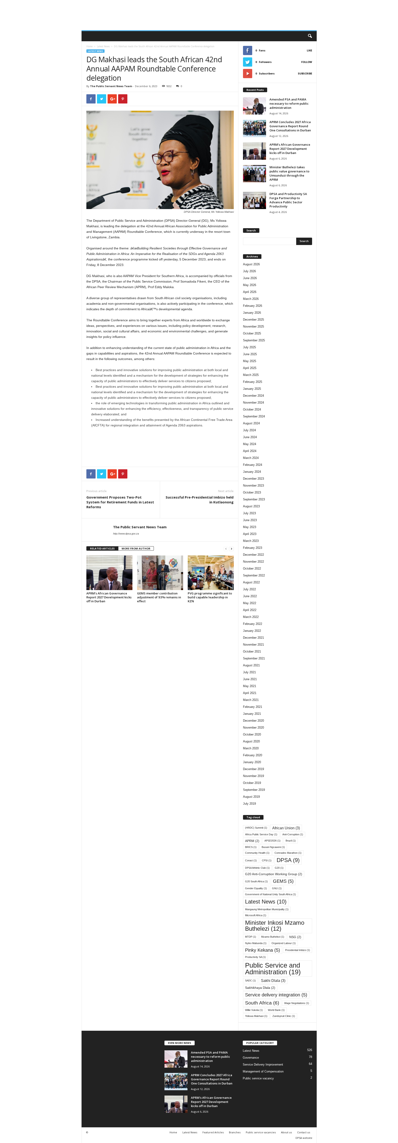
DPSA (288, 860)
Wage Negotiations (296, 1003)
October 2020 (252, 734)
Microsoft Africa (255, 915)
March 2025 (251, 375)
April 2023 (249, 534)
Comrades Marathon (288, 852)
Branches (234, 1132)
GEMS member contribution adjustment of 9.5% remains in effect (159, 597)
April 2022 (249, 610)
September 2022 (254, 575)
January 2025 (252, 388)
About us (286, 1132)
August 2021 (251, 665)
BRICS (251, 847)
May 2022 (249, 603)
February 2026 (252, 305)
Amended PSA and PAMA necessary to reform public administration (289, 103)
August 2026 (251, 264)
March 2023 (251, 541)
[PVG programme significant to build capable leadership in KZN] (211, 572)
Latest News (103, 46)
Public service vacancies (261, 1132)
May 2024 (249, 444)
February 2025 (252, 382)
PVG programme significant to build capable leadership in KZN (210, 597)
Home (89, 46)
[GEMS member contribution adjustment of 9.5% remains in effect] (160, 572)
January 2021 (252, 713)
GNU (277, 888)
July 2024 (249, 430)
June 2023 (250, 520)
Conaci (251, 860)
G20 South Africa (256, 881)
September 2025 (254, 340)
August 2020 (251, 741)
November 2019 (253, 776)
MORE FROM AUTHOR (136, 548)
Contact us (303, 1132)
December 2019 (253, 769)
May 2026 (249, 285)
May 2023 (249, 527)
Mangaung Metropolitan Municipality (267, 909)
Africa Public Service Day (261, 834)
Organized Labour (284, 943)
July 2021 (249, 672)
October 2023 (252, 492)
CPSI (267, 860)
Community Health (257, 852)
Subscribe (305, 73)
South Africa (262, 1002)
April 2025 (249, 368)
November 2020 (253, 727)
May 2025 (249, 361)
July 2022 (249, 589)
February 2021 (252, 707)
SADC (250, 980)
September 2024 (254, 416)
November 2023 (253, 485)
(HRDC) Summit (256, 827)
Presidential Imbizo (297, 950)
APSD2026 (272, 840)
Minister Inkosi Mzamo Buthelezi (274, 925)
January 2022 (252, 630)
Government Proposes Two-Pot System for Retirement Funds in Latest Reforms (120, 502)
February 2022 (252, 624)
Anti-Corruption (292, 834)
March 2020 (251, 748)
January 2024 (252, 471)
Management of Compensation (263, 1071)
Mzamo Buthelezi (272, 936)
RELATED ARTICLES (102, 548)
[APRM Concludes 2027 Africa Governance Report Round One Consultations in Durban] (254, 128)
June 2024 (250, 437)
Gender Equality (256, 888)
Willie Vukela (254, 1010)
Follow (306, 62)
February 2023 (252, 547)
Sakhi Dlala (273, 980)
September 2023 (254, 499)
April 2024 (249, 451)
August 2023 (251, 506)
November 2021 (253, 644)
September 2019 (254, 790)
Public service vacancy (258, 1078)
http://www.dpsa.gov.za (126, 533)
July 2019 (249, 803)
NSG (295, 937)
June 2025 (250, 354)
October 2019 (252, 783)
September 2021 (254, 658)
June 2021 (250, 679)
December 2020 (253, 720)
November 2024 (253, 402)
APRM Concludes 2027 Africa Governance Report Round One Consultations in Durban (290, 126)
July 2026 (249, 271)
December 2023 (253, 478)
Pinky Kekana (262, 950)
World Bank (276, 1010)
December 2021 (253, 637)
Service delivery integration (276, 994)
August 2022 (251, 582)
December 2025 (253, 319)
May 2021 (249, 686)
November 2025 (253, 326)
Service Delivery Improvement (263, 1064)
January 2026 (252, 312)
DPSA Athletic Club (257, 867)
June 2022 (250, 596)
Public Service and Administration (273, 968)
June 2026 (250, 278)
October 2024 (252, 409)
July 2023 (249, 513)
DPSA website (304, 1138)
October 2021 (252, 651)
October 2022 (252, 568)
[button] (310, 36)
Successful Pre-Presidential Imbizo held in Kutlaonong (200, 499)
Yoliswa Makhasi (256, 1016)
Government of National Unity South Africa (270, 894)
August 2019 (251, 796)
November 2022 (253, 561)
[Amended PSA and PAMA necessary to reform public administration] (254, 106)
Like (309, 50)
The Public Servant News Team (111, 86)
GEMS (283, 881)
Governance (251, 1057)
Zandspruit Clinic (283, 1016)
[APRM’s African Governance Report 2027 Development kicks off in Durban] (109, 572)
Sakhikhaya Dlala (260, 987)
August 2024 (251, 423)
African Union (286, 828)
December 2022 (253, 554)
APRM (252, 841)
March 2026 (251, 299)
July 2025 (249, 347)
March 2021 (251, 700)
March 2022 (251, 617)
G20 (279, 867)
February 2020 (252, 755)
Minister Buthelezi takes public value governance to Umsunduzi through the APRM (289, 173)
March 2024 (251, 458)
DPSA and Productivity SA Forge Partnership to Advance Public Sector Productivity (288, 200)
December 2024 (253, 395)
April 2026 (249, 292)
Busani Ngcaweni (273, 847)
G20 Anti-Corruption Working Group (273, 874)
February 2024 (252, 465)
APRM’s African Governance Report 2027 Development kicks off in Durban (109, 597)
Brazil (291, 840)
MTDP (250, 936)
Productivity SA (255, 957)
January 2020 (252, 762)
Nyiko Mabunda (255, 943)
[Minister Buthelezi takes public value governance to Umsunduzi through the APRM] (254, 173)
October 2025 (252, 333)
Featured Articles (213, 1132)
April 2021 (249, 693)
